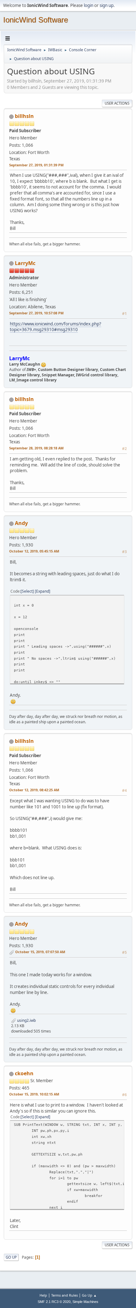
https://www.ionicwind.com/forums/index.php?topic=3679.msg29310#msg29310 (55, 327)
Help (43, 1295)
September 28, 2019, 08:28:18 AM (36, 448)
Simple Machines (85, 1302)
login (88, 5)
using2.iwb (26, 1020)
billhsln (24, 116)
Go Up (11, 1257)
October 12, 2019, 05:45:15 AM (34, 551)
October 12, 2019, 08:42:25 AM (34, 789)
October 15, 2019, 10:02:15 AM (34, 1094)
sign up (107, 5)
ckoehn (24, 1073)
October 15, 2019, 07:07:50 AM (40, 951)
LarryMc (25, 263)
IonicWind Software (35, 19)
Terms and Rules (64, 1295)
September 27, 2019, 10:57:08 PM (36, 313)
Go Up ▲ (89, 1295)
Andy (21, 523)
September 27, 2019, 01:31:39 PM (36, 165)
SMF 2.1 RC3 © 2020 (54, 1302)
